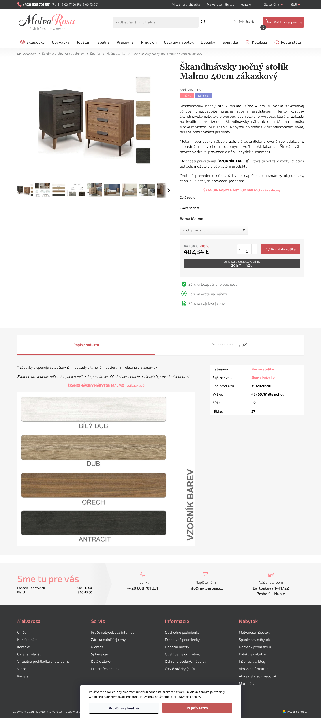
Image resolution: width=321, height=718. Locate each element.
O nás (21, 632)
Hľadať (203, 22)
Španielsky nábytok (254, 639)
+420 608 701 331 (142, 588)
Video (21, 668)
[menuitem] (32, 42)
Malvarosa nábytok (220, 4)
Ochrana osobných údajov (185, 661)
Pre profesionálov (105, 668)
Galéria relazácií (30, 654)
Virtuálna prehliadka (186, 4)
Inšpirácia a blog (252, 661)
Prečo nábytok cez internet (112, 632)
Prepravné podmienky (182, 639)
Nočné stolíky (262, 369)
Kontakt (245, 4)
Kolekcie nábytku (252, 654)
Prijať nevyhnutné (124, 708)
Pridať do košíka (280, 249)
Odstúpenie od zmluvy (183, 654)
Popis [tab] (78, 344)
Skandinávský (263, 377)
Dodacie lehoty (177, 647)
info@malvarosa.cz (205, 588)
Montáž (97, 647)
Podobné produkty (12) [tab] (229, 344)
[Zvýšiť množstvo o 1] (254, 249)
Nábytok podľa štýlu (255, 647)
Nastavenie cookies (187, 696)
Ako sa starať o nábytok (258, 676)
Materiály (246, 683)
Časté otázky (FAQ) (180, 668)
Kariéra (23, 676)
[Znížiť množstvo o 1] (240, 249)
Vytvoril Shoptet (297, 711)
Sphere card (100, 654)
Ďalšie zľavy (101, 661)
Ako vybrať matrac (253, 668)
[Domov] (28, 53)
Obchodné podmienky (182, 632)
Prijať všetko (197, 708)
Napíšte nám (27, 639)
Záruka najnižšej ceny (108, 639)
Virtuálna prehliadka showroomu (43, 661)
